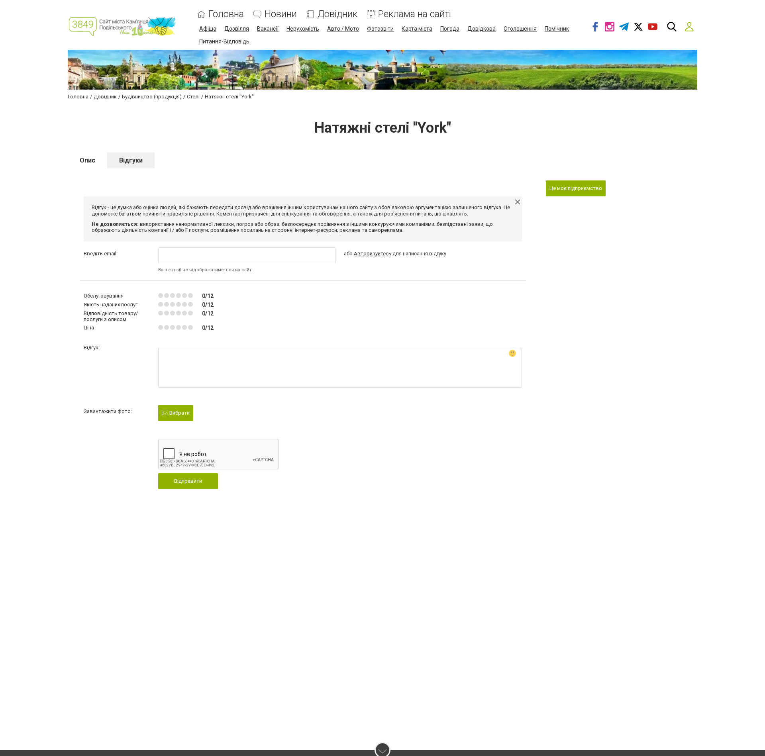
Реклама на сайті (414, 14)
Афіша (207, 28)
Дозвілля (236, 28)
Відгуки (131, 160)
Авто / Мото (343, 28)
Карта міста (417, 28)
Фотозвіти (380, 28)
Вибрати (179, 413)
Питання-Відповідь (224, 41)
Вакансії (268, 28)
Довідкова (481, 28)
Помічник (557, 28)
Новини (281, 14)
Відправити (188, 481)
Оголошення (520, 28)
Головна (226, 14)
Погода (449, 28)
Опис (87, 160)
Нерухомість (302, 28)
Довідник (337, 14)
